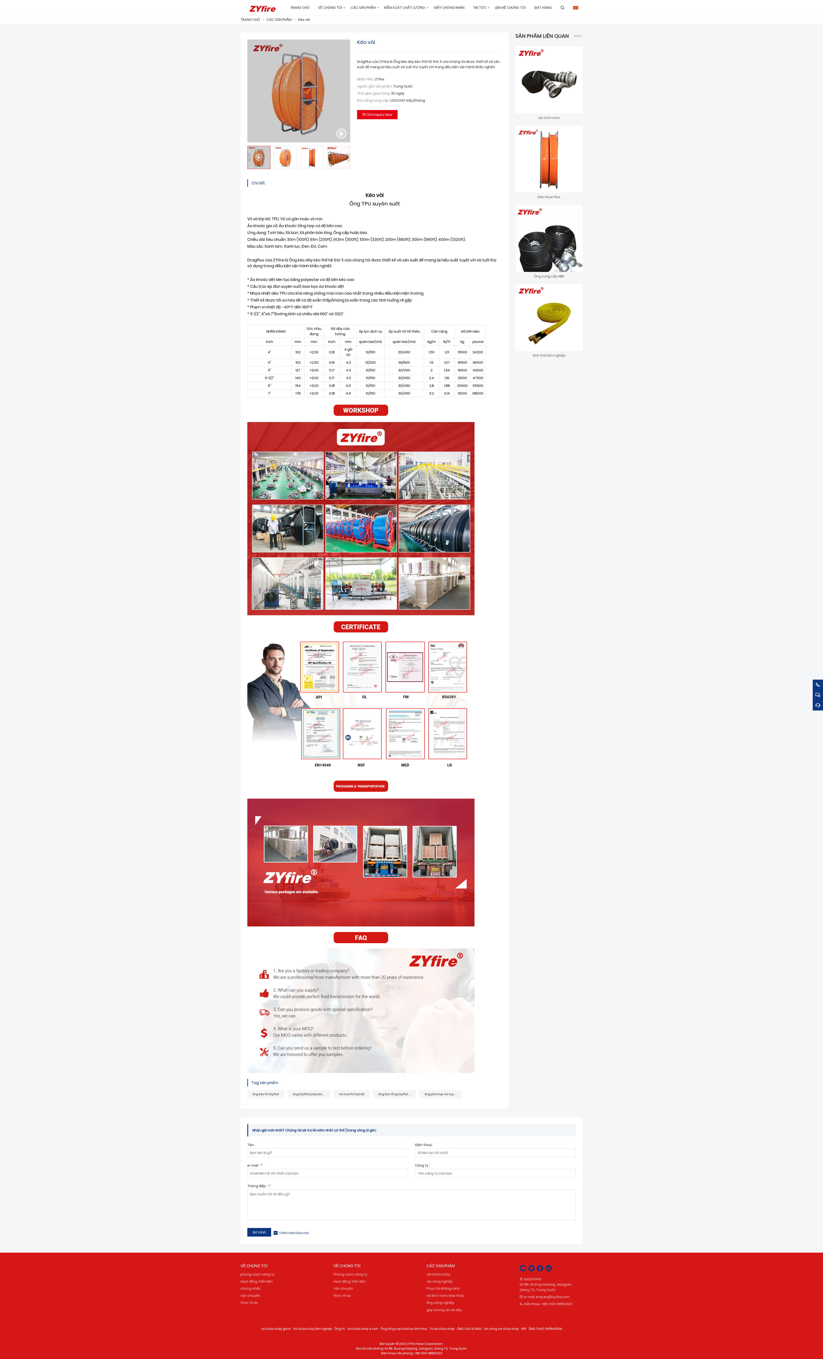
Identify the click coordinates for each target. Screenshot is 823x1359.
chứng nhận (250, 1288)
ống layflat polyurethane (311, 1094)
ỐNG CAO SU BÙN (469, 1329)
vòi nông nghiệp (440, 1281)
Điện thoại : (424, 1145)
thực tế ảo (249, 1302)
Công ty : (422, 1166)
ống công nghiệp (440, 1302)
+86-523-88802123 (556, 1304)
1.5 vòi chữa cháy (442, 1329)
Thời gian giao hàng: (373, 93)
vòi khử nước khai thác (445, 1295)
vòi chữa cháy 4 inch (362, 1329)
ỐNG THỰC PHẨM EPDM (545, 1329)
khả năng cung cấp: (373, 100)
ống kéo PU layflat (265, 1094)
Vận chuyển (250, 1295)
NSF (523, 1329)
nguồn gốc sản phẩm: (374, 86)
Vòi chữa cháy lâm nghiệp (312, 1329)
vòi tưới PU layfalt (352, 1094)
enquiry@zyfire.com (552, 1296)
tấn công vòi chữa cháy (501, 1329)
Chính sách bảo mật (294, 1233)
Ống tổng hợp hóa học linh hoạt (404, 1329)
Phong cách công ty (350, 1274)
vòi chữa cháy (438, 1274)
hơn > (578, 36)
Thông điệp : (258, 1186)
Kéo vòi (304, 19)
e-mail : (254, 1166)
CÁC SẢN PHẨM (279, 19)
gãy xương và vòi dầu (444, 1310)
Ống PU (339, 1329)
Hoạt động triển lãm (256, 1281)
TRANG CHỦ (250, 19)
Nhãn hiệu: (365, 79)
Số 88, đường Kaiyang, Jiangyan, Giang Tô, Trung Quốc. (546, 1287)
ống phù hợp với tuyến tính (443, 1094)
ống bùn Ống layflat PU (395, 1094)
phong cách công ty (257, 1274)
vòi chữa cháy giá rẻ (276, 1329)
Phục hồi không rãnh (443, 1288)
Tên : (251, 1145)
